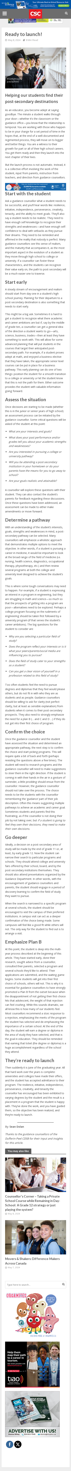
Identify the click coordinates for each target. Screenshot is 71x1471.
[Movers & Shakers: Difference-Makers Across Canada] (35, 1237)
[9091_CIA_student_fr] (35, 19)
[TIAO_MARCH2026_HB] (32, 1364)
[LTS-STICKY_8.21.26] (35, 4)
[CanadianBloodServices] (32, 1314)
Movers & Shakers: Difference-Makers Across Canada (32, 1261)
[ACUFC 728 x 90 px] (35, 186)
